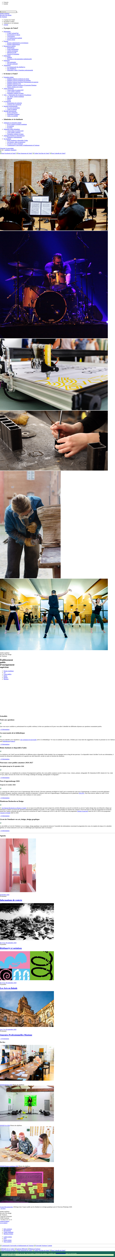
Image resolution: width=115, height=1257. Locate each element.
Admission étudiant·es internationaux (14, 135)
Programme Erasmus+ (13, 114)
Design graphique (9, 671)
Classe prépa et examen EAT (15, 90)
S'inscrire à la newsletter (7, 148)
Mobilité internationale (10, 111)
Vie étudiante (7, 139)
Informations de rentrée (11, 900)
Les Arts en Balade (8, 988)
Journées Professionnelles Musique (16, 1035)
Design (6, 677)
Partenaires (7, 60)
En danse (9, 127)
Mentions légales (8, 1234)
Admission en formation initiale (12, 122)
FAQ (5, 1238)
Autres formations (9, 88)
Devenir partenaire (12, 64)
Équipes (6, 41)
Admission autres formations (12, 129)
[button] (57, 7)
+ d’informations (4, 729)
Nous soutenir (8, 1241)
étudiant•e (13, 150)
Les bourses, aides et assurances (16, 142)
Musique (9, 98)
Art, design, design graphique (15, 96)
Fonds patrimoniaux (13, 49)
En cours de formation (13, 108)
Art (4, 672)
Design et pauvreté (82, 811)
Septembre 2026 (4, 894)
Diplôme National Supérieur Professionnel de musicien (22, 82)
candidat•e (7, 150)
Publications (7, 55)
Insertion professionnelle (10, 106)
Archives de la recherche (14, 104)
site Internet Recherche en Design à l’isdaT (14, 808)
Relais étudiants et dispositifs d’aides (17, 140)
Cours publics (7, 674)
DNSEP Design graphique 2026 (9, 1166)
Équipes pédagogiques (13, 44)
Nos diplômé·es (11, 68)
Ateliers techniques (12, 51)
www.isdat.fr (3, 1223)
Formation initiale (9, 77)
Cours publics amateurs (13, 91)
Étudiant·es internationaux (14, 137)
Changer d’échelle (5, 813)
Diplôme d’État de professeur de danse (18, 79)
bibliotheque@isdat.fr (9, 741)
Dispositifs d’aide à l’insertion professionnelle (20, 70)
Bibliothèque (10, 47)
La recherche (7, 101)
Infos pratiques (8, 1229)
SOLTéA (81, 793)
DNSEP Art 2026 (5, 1125)
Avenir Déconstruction (6, 1207)
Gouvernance (11, 36)
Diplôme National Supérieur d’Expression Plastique (21, 85)
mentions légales (60, 1253)
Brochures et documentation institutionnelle (19, 59)
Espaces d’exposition (13, 54)
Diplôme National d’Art (14, 83)
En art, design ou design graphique (17, 124)
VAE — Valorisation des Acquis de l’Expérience (17, 95)
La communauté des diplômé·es (16, 67)
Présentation (7, 31)
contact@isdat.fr (4, 1221)
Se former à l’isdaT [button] (9, 21)
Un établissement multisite (14, 38)
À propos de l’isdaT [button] (9, 20)
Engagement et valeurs (13, 35)
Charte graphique (8, 1232)
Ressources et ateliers (10, 46)
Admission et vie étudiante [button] (11, 23)
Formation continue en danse (15, 93)
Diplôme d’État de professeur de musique (19, 80)
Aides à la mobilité (12, 116)
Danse (9, 99)
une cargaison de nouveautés (28, 739)
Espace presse (11, 39)
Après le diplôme (12, 109)
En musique (10, 126)
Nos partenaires (11, 62)
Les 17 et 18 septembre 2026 (8, 1029)
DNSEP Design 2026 (6, 1085)
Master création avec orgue (14, 87)
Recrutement (7, 1230)
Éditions (9, 57)
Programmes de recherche (14, 103)
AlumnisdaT (7, 65)
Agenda (6, 24)
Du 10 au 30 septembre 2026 (8, 943)
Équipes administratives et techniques (17, 43)
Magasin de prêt (11, 52)
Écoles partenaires (12, 112)
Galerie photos (8, 1237)
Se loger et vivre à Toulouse (15, 143)
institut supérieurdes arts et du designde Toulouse (5, 15)
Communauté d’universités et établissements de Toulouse (23, 145)
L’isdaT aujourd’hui (13, 33)
